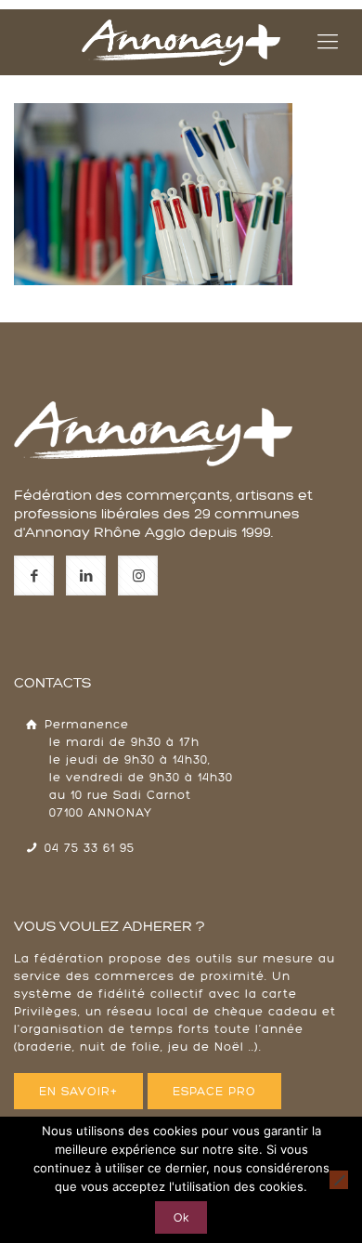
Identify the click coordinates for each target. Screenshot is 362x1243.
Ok (181, 1217)
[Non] (339, 1180)
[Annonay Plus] (181, 42)
